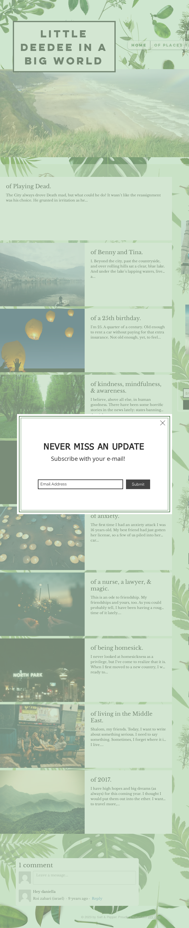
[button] (162, 422)
